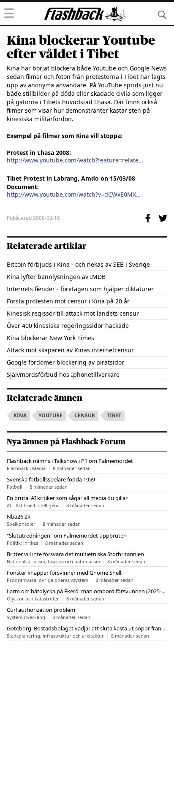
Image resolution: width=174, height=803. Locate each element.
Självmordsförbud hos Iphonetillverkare (63, 374)
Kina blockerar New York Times (50, 338)
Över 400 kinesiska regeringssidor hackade (68, 326)
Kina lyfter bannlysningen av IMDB (56, 277)
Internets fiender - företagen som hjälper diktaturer (80, 289)
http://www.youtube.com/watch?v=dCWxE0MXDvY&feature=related (75, 194)
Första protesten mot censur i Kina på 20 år (68, 301)
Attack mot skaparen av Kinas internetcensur (70, 350)
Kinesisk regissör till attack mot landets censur (73, 313)
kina (20, 415)
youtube (50, 415)
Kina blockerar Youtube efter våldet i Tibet (81, 47)
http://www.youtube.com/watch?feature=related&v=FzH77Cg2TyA (75, 160)
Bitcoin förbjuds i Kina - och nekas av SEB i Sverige (78, 264)
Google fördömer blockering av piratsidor (65, 362)
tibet (114, 415)
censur (84, 415)
